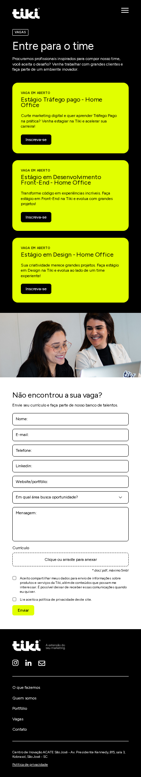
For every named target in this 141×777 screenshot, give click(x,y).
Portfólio (19, 708)
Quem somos (24, 698)
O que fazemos (26, 687)
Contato (19, 729)
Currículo (20, 547)
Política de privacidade (30, 764)
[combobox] (70, 497)
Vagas (17, 719)
